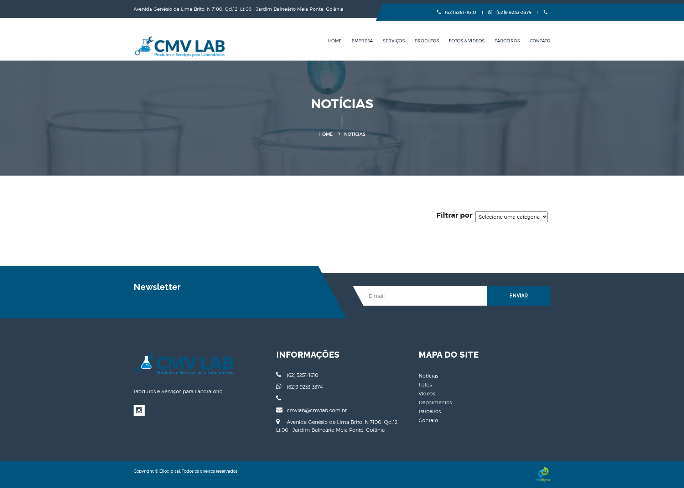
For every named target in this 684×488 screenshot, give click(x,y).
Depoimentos (435, 402)
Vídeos (427, 393)
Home (335, 40)
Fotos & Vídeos (466, 40)
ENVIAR (518, 295)
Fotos (425, 384)
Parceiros (507, 40)
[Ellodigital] (543, 474)
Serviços (394, 40)
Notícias (428, 376)
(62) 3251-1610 (460, 12)
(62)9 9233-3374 (513, 12)
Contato (540, 40)
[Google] (139, 410)
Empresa (362, 40)
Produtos (427, 40)
